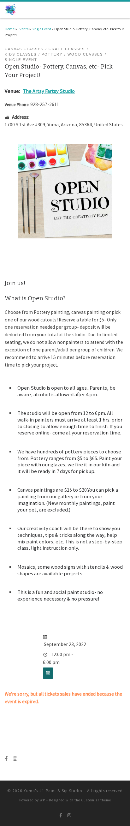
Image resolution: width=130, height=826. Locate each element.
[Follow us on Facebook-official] (6, 759)
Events (23, 29)
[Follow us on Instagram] (15, 759)
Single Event (41, 29)
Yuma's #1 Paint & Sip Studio (53, 790)
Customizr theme (96, 800)
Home (10, 29)
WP (42, 800)
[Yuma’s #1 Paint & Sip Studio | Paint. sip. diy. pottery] (11, 9)
